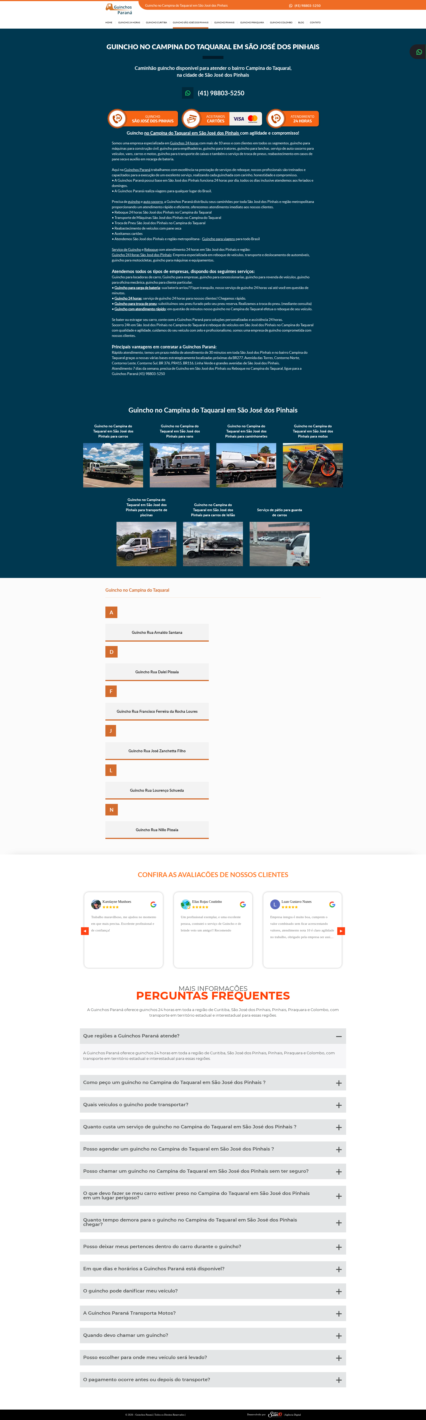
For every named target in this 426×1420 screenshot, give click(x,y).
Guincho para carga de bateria (137, 288)
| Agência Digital (292, 1414)
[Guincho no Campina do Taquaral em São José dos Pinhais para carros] (113, 486)
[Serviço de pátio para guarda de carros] (280, 565)
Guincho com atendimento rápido (140, 309)
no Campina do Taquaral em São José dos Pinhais (192, 133)
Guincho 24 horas (128, 298)
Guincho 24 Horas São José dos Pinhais (142, 255)
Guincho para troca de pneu (135, 304)
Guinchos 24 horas (184, 143)
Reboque (151, 249)
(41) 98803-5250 (308, 5)
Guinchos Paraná (137, 170)
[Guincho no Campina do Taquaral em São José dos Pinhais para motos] (313, 486)
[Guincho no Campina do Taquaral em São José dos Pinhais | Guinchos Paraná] (118, 9)
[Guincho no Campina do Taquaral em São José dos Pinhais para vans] (180, 486)
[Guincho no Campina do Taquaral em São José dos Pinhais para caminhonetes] (246, 486)
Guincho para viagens (218, 239)
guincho (134, 202)
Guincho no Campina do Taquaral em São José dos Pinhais (213, 409)
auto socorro (153, 202)
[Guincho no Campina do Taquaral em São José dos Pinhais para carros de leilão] (213, 565)
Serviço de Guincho (126, 249)
